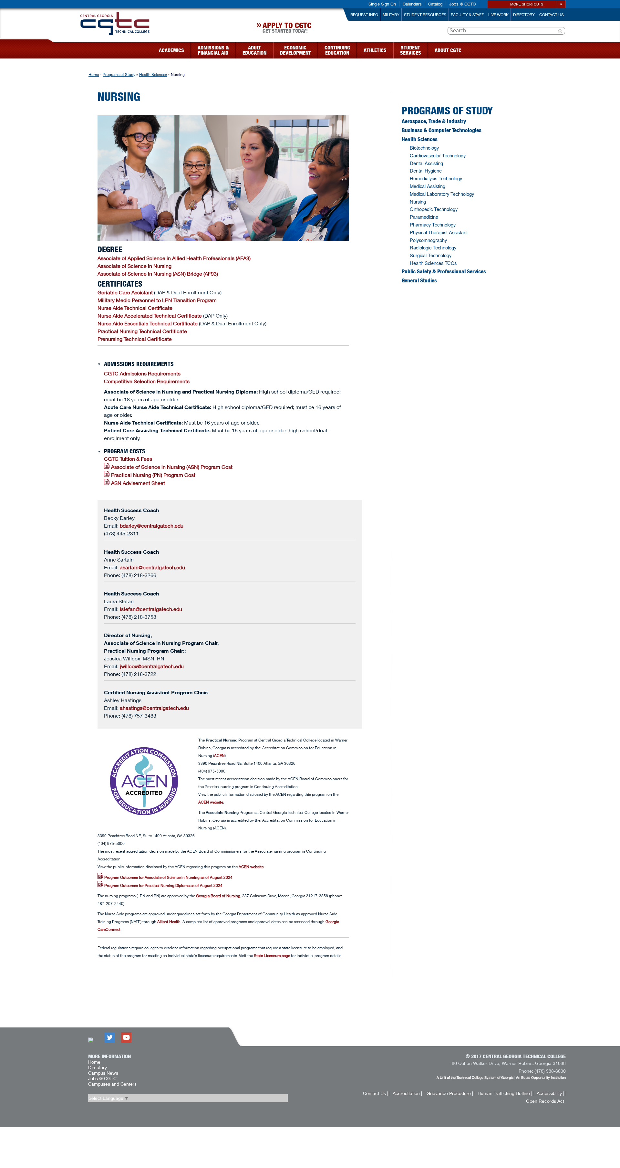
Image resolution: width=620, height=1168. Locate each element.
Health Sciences (153, 74)
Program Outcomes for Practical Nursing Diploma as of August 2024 (162, 885)
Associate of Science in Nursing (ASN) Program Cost (171, 467)
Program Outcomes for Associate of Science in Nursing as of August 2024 (167, 877)
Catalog (435, 3)
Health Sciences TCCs (433, 262)
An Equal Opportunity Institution (541, 1077)
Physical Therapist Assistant (439, 232)
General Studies (419, 280)
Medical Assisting (427, 186)
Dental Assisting (426, 163)
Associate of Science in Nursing (134, 266)
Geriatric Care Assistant (125, 292)
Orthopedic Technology (434, 208)
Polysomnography (428, 240)
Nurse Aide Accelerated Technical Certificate (150, 315)
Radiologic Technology (433, 247)
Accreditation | (407, 1093)
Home (93, 74)
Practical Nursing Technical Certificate (142, 331)
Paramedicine (424, 216)
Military (391, 14)
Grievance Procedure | (450, 1093)
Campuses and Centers (112, 1084)
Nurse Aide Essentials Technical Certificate (148, 323)
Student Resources (425, 14)
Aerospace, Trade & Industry (434, 121)
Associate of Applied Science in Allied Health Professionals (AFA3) (174, 258)
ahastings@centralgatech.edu (154, 708)
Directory (524, 14)
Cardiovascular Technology (438, 155)
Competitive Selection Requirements (147, 381)
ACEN (219, 755)
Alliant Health (169, 921)
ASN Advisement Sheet (138, 483)
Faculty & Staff (467, 14)
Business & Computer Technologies (441, 130)
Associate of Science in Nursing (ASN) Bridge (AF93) (158, 273)
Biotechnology (424, 147)
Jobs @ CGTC (462, 3)
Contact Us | (375, 1093)
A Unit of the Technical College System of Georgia (475, 1077)
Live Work (498, 14)
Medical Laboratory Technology (442, 193)
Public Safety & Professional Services (444, 271)
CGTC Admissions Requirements (142, 373)
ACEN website (210, 802)
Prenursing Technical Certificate (135, 339)
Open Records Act (545, 1101)
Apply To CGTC (287, 28)
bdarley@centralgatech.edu (151, 525)
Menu (51, 48)
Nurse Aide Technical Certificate (135, 308)
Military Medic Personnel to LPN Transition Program (157, 300)
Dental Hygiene (426, 170)
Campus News (103, 1073)
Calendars (412, 3)
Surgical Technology (430, 255)
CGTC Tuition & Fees (128, 459)
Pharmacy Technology (433, 224)
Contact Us (551, 14)
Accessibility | (550, 1093)
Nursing (418, 201)
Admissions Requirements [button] (139, 364)
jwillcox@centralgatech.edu (152, 666)
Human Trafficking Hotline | (505, 1093)
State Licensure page (272, 955)
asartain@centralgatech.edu (152, 567)
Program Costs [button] (124, 451)
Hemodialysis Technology (436, 178)
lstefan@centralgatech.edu (151, 609)
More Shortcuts (526, 4)
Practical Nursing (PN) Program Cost (153, 475)
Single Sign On (382, 3)
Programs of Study (119, 74)
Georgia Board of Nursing (218, 895)
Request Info (364, 14)
